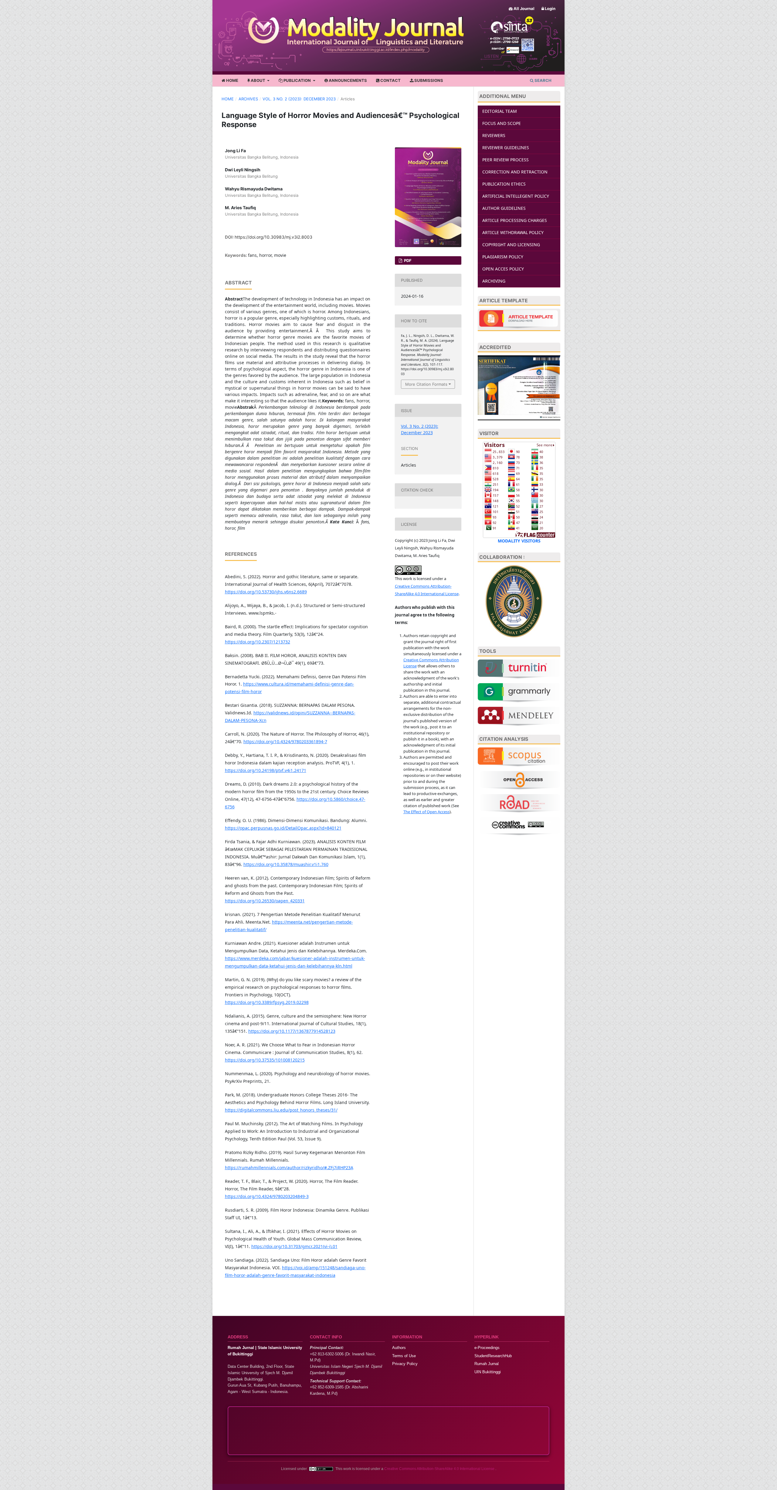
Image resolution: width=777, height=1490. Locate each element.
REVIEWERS (493, 135)
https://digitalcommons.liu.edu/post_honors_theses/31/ (281, 1110)
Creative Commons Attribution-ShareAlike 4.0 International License (439, 1469)
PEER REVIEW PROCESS (505, 160)
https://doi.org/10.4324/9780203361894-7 (285, 741)
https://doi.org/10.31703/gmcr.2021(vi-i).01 (294, 1246)
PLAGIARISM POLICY (502, 257)
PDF (407, 260)
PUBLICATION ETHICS (504, 184)
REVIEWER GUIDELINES (505, 147)
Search (542, 80)
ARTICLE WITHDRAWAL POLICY (513, 232)
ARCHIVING (493, 281)
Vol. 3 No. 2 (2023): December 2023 (299, 98)
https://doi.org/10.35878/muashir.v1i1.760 (285, 864)
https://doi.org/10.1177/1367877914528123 (291, 1031)
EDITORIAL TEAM (499, 111)
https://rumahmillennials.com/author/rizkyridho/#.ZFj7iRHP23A (289, 1167)
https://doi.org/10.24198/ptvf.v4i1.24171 (265, 770)
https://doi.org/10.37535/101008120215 (265, 1060)
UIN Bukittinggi (487, 1372)
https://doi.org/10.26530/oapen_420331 (265, 901)
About (258, 80)
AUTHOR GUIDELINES (504, 208)
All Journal (523, 8)
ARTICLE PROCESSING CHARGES (514, 220)
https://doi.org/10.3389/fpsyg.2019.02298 (267, 1002)
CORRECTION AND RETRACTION (515, 172)
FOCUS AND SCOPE (501, 123)
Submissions (428, 80)
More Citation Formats (426, 384)
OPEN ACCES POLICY (503, 269)
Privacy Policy (405, 1363)
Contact (390, 80)
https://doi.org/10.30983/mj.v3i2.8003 (273, 237)
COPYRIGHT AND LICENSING (511, 244)
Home (231, 80)
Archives (248, 98)
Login (549, 8)
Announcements (347, 80)
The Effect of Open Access (426, 811)
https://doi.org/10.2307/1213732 (257, 642)
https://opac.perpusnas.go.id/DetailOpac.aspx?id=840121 (283, 828)
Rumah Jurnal (486, 1363)
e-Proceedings (487, 1347)
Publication (297, 80)
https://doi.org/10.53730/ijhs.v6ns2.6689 (266, 592)
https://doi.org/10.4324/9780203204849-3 (267, 1196)
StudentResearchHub (493, 1356)
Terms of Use (404, 1356)
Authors (399, 1347)
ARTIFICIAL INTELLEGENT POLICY (515, 196)
